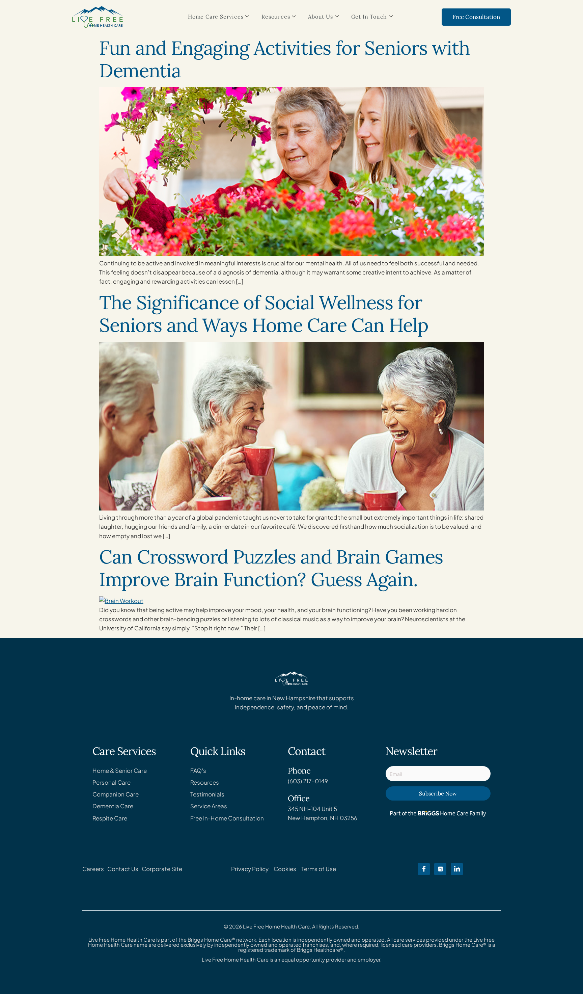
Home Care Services (215, 16)
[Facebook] (424, 869)
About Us (320, 16)
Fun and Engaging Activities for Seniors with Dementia (284, 59)
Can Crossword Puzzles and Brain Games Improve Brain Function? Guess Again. (271, 568)
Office (298, 798)
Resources (275, 16)
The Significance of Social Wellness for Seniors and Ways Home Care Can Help (263, 313)
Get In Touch (369, 16)
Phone (299, 770)
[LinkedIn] (457, 869)
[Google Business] (440, 869)
